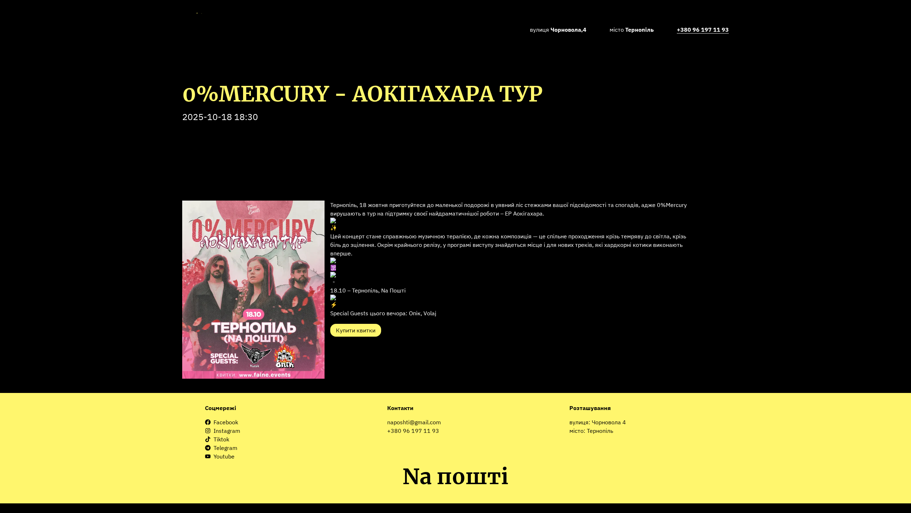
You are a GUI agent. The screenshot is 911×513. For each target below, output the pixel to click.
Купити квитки (355, 330)
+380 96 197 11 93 (413, 430)
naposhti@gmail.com (414, 422)
